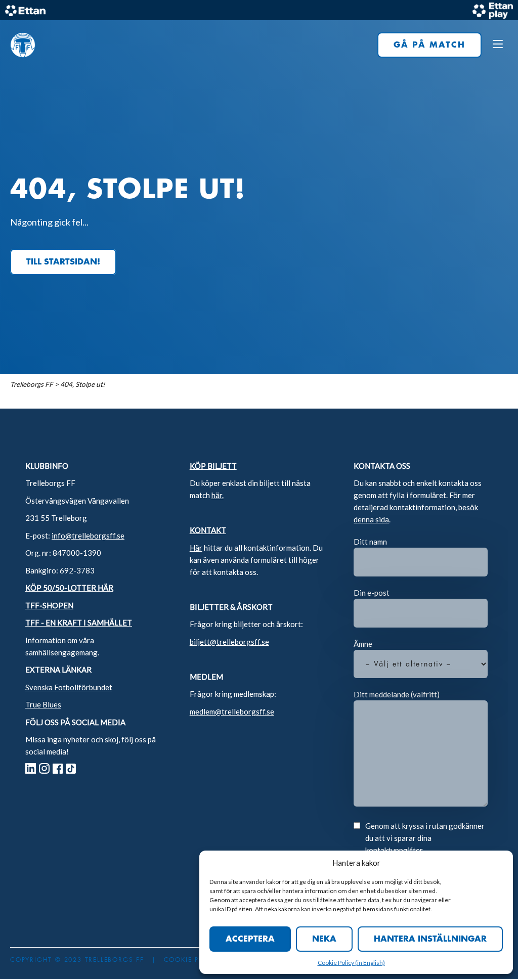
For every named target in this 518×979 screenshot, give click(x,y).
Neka (324, 939)
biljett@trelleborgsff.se (229, 641)
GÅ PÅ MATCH (429, 45)
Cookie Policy (336, 962)
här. (217, 495)
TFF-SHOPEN (49, 605)
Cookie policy (192, 960)
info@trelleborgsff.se (88, 535)
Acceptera (250, 939)
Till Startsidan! (63, 262)
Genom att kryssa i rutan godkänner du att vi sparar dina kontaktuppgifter (425, 838)
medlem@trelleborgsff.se (232, 711)
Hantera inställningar (430, 939)
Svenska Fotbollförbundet (68, 687)
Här (196, 547)
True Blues (43, 704)
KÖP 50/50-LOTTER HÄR (69, 587)
